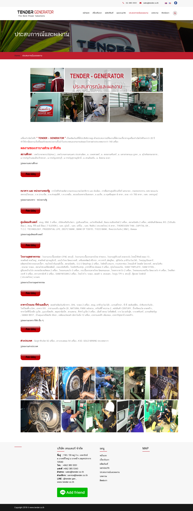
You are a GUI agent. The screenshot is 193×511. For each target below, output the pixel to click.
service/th (121, 12)
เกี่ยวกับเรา (97, 12)
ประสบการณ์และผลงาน (138, 12)
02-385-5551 (131, 3)
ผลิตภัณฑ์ (109, 12)
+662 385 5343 (71, 468)
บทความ (154, 12)
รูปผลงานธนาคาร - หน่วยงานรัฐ (34, 200)
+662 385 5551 (70, 465)
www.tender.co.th (65, 482)
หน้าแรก (86, 12)
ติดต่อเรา (165, 12)
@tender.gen (69, 478)
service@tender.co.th (77, 475)
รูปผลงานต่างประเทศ (29, 346)
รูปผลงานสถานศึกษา (29, 163)
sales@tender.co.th (150, 3)
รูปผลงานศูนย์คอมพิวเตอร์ (31, 234)
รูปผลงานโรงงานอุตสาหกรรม (33, 282)
